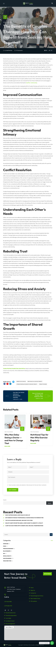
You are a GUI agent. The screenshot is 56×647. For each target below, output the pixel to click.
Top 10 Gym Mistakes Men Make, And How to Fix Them (19, 520)
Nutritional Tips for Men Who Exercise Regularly (39, 437)
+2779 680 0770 (8, 605)
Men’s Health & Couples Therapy (35, 381)
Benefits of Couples (21, 381)
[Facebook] (8, 610)
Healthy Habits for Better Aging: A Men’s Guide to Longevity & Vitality (24, 523)
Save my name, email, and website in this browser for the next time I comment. (28, 485)
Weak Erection (8, 560)
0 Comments (19, 50)
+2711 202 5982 (8, 601)
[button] (52, 3)
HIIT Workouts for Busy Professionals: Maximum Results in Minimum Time (24, 517)
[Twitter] (5, 610)
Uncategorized (7, 22)
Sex (4, 553)
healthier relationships (31, 82)
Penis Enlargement (9, 548)
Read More (7, 446)
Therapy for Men (43, 384)
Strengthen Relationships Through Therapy (27, 384)
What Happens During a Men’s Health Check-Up (17, 515)
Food (5, 546)
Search (4, 500)
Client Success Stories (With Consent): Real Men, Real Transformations (24, 525)
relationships (7, 551)
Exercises (6, 543)
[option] (15, 432)
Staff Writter (9, 50)
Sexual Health (7, 556)
